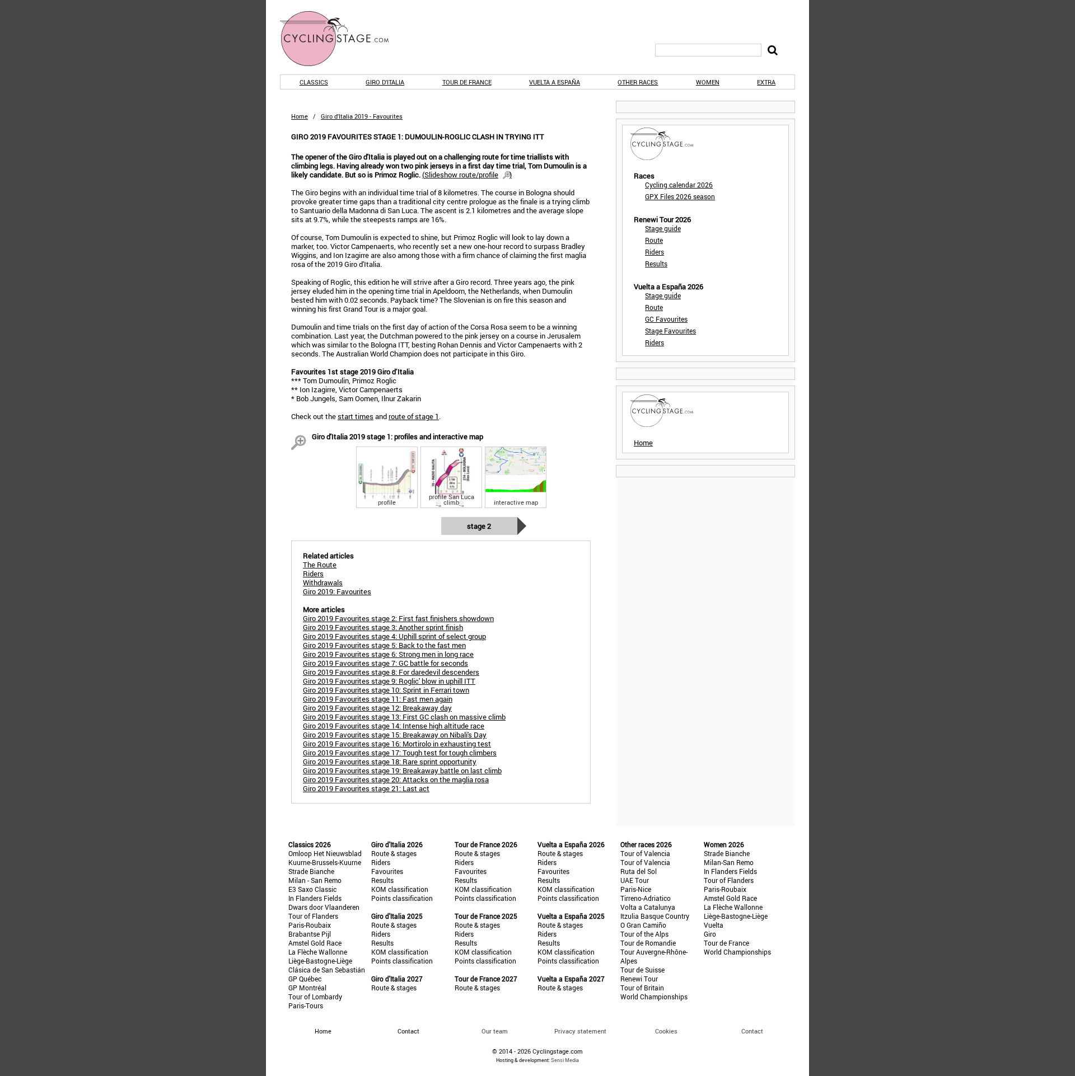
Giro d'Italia (385, 82)
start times (355, 416)
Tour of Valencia (645, 853)
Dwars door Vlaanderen (323, 907)
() (467, 175)
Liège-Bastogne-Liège (320, 960)
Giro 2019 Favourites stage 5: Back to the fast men (384, 645)
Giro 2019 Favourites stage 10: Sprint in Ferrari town (386, 690)
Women (707, 82)
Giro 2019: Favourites (337, 591)
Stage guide (663, 228)
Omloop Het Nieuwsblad (325, 853)
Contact (752, 1031)
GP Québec (304, 978)
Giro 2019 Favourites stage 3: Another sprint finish (383, 627)
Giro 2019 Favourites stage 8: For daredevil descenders (391, 672)
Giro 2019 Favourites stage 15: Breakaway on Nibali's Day (395, 735)
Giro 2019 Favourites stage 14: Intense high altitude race (393, 726)
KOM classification (399, 889)
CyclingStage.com (341, 38)
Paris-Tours (305, 1005)
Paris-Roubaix (309, 924)
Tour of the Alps (644, 933)
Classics (314, 82)
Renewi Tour (639, 978)
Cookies (666, 1031)
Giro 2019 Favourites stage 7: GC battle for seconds (385, 663)
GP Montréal (307, 987)
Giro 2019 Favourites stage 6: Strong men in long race (388, 654)
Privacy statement (580, 1031)
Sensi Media (565, 1060)
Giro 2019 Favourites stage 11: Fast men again (377, 699)
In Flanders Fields (315, 898)
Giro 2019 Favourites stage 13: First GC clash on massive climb (404, 717)
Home (299, 116)
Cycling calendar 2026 (679, 184)
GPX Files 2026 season (680, 196)
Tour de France (467, 82)
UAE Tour (634, 880)
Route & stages (394, 853)
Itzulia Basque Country (654, 915)
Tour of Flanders (313, 915)
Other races (638, 82)
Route (654, 240)
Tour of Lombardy (315, 996)
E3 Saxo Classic (312, 889)
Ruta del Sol (638, 871)
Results (656, 263)
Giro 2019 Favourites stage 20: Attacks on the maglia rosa (396, 779)
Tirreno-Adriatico (645, 898)
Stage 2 (479, 526)
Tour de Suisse (642, 969)
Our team (495, 1031)
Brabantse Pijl (309, 933)
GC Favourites (666, 318)
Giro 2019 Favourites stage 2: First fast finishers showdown (398, 618)
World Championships (654, 996)
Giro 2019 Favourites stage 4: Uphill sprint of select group (394, 636)
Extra (766, 82)
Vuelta (713, 924)
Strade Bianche (311, 871)
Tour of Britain (642, 987)
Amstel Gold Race (315, 942)
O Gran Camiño (643, 924)
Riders (654, 251)
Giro (710, 933)
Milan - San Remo (315, 880)
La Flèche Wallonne (317, 951)
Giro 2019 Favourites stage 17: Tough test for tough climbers (400, 753)
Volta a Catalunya (647, 907)
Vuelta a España (554, 82)
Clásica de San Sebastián (326, 969)
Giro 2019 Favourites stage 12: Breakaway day (377, 708)
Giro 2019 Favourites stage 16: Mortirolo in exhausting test (397, 744)
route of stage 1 (414, 416)
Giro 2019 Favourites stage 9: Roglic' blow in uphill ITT (389, 681)
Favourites (387, 871)
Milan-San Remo (729, 862)
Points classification (402, 898)
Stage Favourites (670, 330)
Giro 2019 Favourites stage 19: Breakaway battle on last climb (402, 770)
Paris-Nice (635, 889)
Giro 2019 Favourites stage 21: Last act (366, 788)
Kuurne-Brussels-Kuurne (324, 862)
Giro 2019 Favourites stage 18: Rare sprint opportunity (389, 762)
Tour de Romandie (648, 942)
